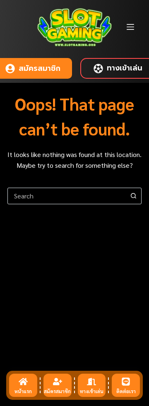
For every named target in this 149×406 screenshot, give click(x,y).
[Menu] (130, 27)
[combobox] (66, 196)
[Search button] (133, 196)
